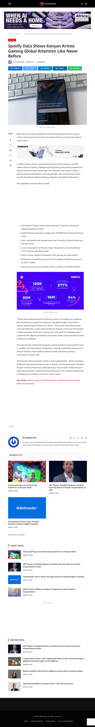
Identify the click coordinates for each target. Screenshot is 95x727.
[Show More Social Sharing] (84, 68)
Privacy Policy (50, 721)
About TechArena (37, 721)
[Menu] (9, 4)
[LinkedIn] (10, 150)
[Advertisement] (53, 204)
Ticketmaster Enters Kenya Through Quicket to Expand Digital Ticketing (23, 522)
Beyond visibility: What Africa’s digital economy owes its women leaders (53, 671)
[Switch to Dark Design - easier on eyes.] (81, 4)
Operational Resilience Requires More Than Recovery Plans (48, 683)
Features (12, 40)
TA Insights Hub (19, 62)
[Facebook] (10, 140)
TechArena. (43, 716)
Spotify (33, 134)
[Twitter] (10, 145)
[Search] (85, 3)
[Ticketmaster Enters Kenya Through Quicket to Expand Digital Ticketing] (27, 508)
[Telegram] (10, 160)
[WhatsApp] (10, 155)
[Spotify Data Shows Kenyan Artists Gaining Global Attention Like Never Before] (47, 99)
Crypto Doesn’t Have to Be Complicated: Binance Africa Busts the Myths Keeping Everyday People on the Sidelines (53, 659)
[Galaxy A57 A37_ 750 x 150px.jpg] (50, 158)
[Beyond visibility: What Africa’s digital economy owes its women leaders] (14, 674)
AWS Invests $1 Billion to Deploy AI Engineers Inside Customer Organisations (49, 590)
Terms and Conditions (65, 721)
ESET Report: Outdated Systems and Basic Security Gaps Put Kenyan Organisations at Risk (67, 487)
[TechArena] (47, 4)
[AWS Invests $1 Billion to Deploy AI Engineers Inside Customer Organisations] (14, 592)
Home (26, 721)
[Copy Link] (10, 165)
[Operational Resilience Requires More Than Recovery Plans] (14, 686)
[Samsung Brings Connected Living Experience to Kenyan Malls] (27, 471)
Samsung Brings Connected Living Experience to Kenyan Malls (22, 486)
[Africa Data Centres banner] (47, 20)
